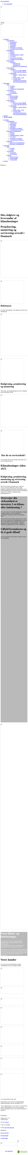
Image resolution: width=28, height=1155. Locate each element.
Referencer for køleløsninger (20, 66)
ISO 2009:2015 (9, 1151)
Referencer (12, 62)
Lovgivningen (10, 90)
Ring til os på (19, 70)
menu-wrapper (10, 60)
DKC (8, 84)
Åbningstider (13, 73)
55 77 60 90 (6, 1122)
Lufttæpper (12, 46)
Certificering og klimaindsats (17, 89)
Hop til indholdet (5, 1)
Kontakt (6, 115)
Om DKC (12, 86)
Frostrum (12, 53)
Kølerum (12, 52)
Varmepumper (13, 42)
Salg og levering (14, 96)
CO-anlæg (13, 56)
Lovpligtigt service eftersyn (16, 49)
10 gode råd (13, 91)
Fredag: (18, 77)
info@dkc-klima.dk (9, 1127)
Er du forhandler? (8, 4)
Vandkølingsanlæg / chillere (17, 54)
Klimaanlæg (13, 43)
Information (6, 83)
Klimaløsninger (10, 40)
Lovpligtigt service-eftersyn (16, 59)
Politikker (9, 94)
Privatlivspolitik (14, 97)
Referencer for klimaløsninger (16, 64)
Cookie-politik (13, 98)
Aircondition (13, 45)
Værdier (12, 87)
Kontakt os (12, 69)
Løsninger (6, 39)
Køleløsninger (10, 50)
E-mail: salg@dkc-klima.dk (20, 72)
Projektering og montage (16, 47)
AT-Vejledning (13, 93)
